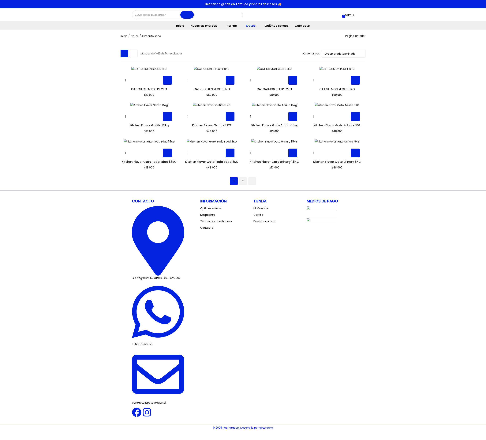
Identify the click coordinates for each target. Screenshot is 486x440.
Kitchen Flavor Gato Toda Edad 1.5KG (149, 162)
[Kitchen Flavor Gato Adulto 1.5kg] (274, 105)
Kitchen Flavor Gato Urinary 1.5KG (274, 162)
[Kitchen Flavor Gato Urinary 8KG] (336, 141)
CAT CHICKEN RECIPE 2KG (149, 89)
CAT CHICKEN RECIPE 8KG (212, 89)
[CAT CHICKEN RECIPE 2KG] (149, 68)
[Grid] (124, 53)
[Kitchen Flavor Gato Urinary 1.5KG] (274, 141)
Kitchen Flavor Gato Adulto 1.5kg (274, 125)
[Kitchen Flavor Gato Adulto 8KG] (336, 105)
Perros (231, 26)
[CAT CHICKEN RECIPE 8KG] (211, 68)
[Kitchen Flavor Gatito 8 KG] (211, 105)
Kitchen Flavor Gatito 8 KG (211, 125)
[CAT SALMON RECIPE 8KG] (336, 68)
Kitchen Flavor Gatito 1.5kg (149, 125)
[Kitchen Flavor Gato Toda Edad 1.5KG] (149, 141)
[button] (347, 15)
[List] (133, 53)
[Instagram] (147, 412)
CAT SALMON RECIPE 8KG (337, 89)
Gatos (251, 26)
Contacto (302, 26)
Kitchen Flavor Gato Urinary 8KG (337, 162)
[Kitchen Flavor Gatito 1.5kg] (149, 105)
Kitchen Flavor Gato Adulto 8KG (337, 125)
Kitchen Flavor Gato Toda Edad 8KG (211, 162)
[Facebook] (136, 412)
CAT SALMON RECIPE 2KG (274, 89)
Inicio (180, 26)
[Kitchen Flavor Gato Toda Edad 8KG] (211, 141)
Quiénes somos (277, 26)
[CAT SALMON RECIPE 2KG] (274, 68)
